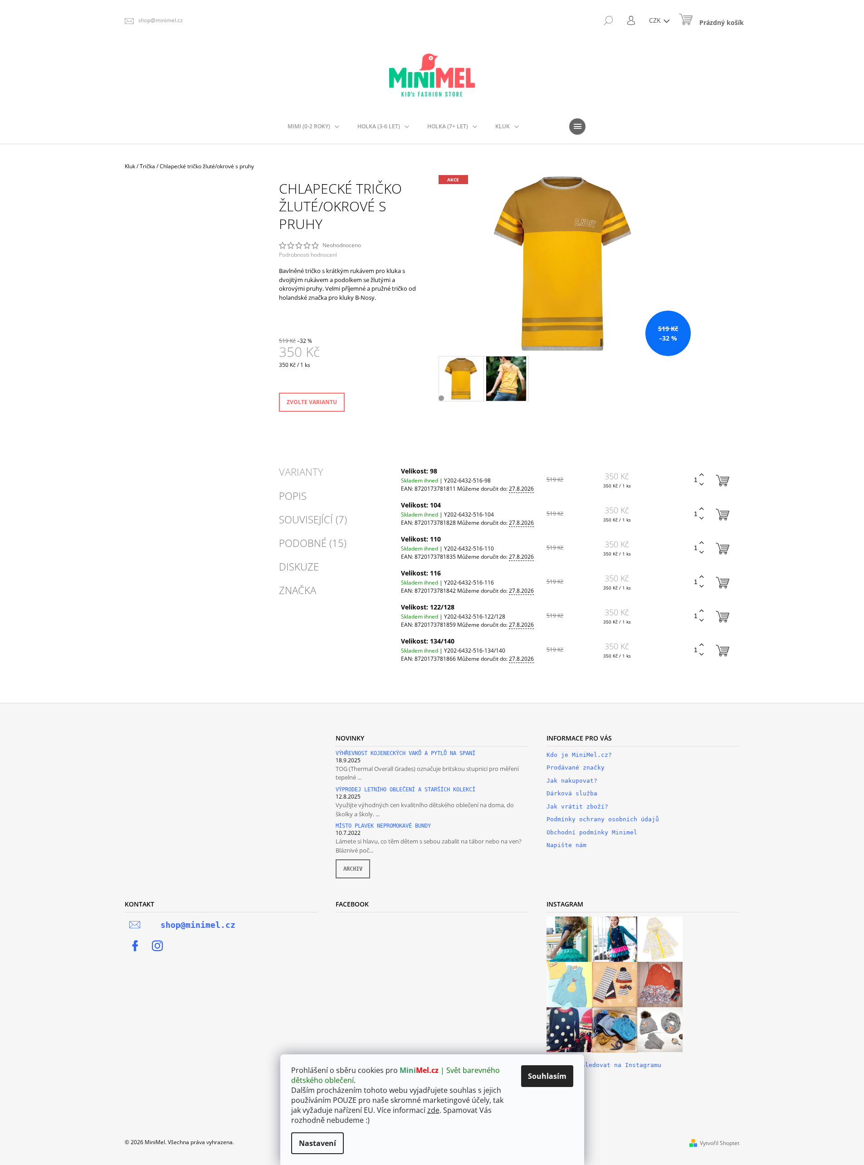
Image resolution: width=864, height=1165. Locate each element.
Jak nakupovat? (572, 780)
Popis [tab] (293, 495)
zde (433, 1110)
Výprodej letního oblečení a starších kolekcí (405, 790)
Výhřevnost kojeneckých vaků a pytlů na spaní (405, 753)
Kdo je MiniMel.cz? (579, 754)
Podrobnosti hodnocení (308, 254)
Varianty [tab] (301, 471)
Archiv (352, 869)
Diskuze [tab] (299, 566)
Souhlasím (547, 1076)
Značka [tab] (297, 590)
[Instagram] (157, 946)
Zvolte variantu (312, 402)
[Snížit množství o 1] (701, 484)
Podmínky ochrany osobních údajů (603, 819)
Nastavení (317, 1143)
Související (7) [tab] (313, 519)
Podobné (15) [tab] (313, 542)
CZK (656, 20)
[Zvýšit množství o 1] (701, 475)
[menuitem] (313, 126)
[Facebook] (135, 946)
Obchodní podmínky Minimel (592, 832)
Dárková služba (572, 793)
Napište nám (566, 845)
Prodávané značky (576, 767)
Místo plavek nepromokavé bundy (383, 826)
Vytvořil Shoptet (719, 1143)
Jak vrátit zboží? (577, 806)
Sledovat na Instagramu (621, 1065)
